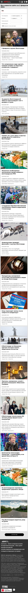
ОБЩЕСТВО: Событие (7, 59)
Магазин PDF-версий (7, 547)
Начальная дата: (5, 20)
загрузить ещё (14, 534)
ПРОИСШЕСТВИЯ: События (9, 529)
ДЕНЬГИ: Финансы (7, 497)
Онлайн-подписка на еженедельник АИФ (12, 549)
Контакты (4, 543)
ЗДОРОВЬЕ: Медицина (8, 183)
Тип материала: (5, 15)
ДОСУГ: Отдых (5, 253)
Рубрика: (3, 18)
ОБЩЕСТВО (4, 77)
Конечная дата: (5, 23)
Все (3, 10)
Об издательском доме (7, 545)
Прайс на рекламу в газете (15, 543)
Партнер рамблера (12, 586)
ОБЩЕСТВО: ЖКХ (6, 394)
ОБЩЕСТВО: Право (6, 288)
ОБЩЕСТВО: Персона (7, 465)
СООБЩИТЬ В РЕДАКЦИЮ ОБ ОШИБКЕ (11, 551)
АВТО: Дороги (5, 113)
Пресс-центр (18, 545)
